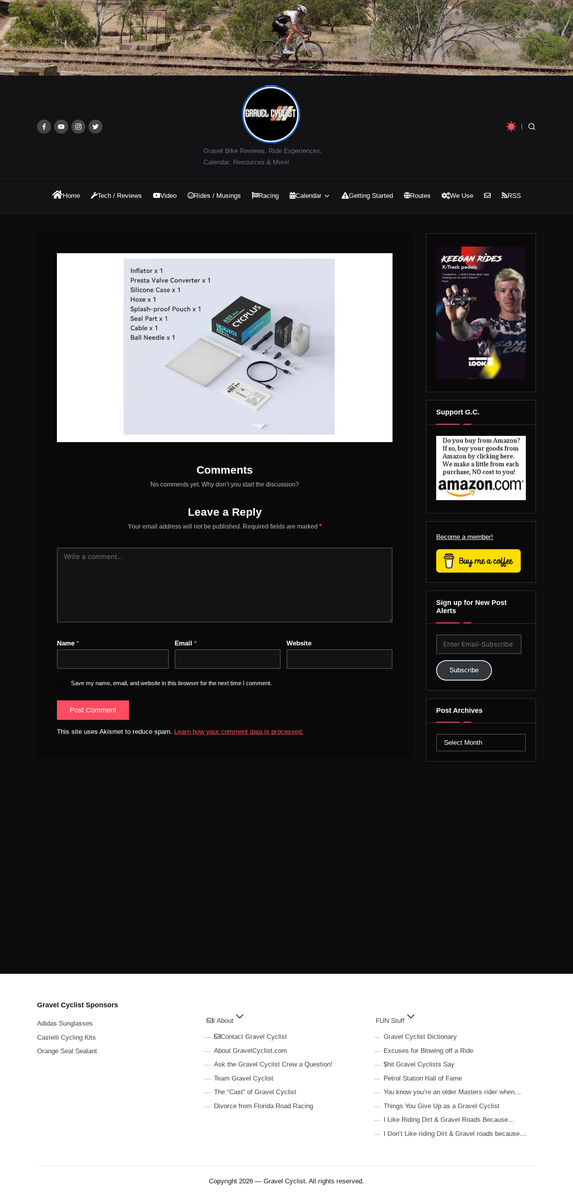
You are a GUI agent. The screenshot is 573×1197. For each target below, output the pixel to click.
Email (186, 643)
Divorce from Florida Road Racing (263, 1106)
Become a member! (464, 537)
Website (298, 643)
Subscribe (464, 670)
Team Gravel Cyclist (243, 1078)
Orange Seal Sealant (67, 1051)
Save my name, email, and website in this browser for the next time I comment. (171, 683)
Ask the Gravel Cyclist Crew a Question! (273, 1064)
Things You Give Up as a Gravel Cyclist (441, 1106)
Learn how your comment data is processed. (239, 731)
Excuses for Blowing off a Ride (428, 1050)
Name (68, 643)
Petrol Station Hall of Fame (423, 1078)
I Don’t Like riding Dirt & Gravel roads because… (455, 1133)
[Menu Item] (44, 127)
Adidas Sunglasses (65, 1023)
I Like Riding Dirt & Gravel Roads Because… (449, 1119)
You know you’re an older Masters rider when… (452, 1092)
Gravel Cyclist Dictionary (420, 1036)
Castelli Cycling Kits (66, 1037)
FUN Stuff (390, 1020)
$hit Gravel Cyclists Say (419, 1064)
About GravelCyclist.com (250, 1050)
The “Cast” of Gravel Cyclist (255, 1092)
